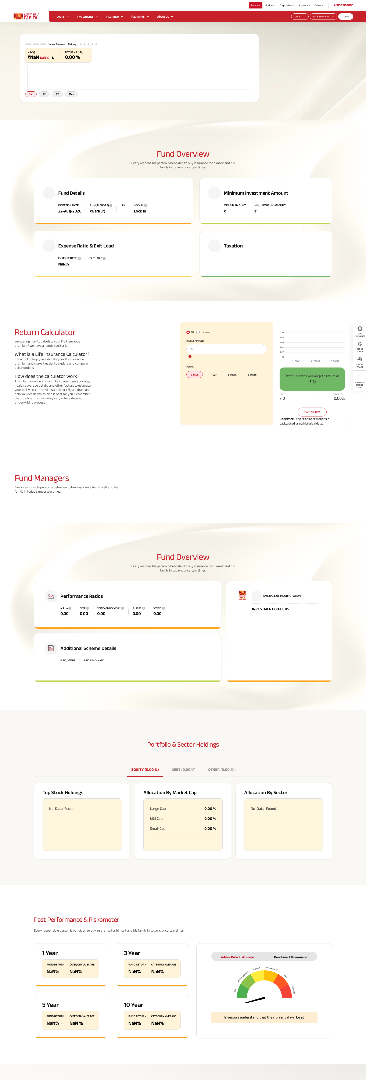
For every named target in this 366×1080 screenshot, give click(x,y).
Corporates (286, 5)
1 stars (81, 44)
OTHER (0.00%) (221, 769)
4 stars (92, 44)
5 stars (96, 44)
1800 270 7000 (344, 5)
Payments (138, 16)
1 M (31, 94)
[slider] (190, 356)
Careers (319, 5)
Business (269, 5)
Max (71, 94)
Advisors (303, 5)
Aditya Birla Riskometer (238, 957)
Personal (255, 5)
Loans (60, 16)
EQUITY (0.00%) (145, 769)
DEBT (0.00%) (183, 769)
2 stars (85, 44)
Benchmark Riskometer (291, 957)
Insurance (112, 16)
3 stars (88, 44)
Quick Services (320, 16)
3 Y (57, 94)
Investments (85, 16)
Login (345, 16)
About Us (163, 16)
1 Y (44, 94)
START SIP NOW (312, 412)
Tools (297, 16)
